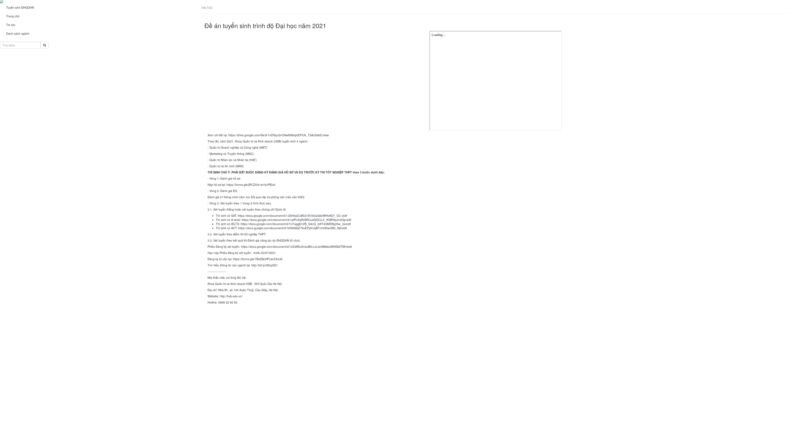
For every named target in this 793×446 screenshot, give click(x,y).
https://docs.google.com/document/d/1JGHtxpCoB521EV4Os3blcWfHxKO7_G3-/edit (292, 216)
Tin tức (10, 25)
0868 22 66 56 (26, 314)
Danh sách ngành (17, 33)
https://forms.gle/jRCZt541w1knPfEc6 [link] (251, 185)
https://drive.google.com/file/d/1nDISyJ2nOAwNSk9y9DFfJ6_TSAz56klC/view (278, 135)
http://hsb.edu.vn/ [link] (231, 296)
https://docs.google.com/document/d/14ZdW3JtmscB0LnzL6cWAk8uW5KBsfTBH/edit (296, 246)
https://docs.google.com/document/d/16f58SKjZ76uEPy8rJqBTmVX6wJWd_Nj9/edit (292, 228)
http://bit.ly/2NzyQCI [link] (264, 265)
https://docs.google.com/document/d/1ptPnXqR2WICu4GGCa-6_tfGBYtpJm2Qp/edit (296, 220)
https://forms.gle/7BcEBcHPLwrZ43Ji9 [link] (258, 259)
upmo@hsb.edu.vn (29, 326)
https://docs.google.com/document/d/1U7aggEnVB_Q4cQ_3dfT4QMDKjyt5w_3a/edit (296, 224)
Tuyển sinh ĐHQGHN (20, 7)
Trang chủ (12, 16)
